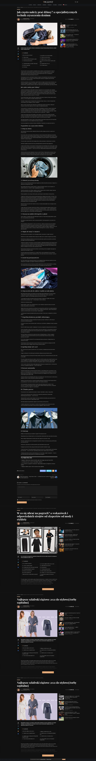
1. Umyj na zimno (25, 57)
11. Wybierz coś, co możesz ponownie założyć (48, 572)
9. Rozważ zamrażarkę (26, 65)
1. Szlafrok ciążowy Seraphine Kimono (29, 733)
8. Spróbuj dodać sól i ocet (45, 63)
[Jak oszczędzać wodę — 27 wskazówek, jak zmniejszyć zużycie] (62, 36)
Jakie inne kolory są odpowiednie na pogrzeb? (30, 574)
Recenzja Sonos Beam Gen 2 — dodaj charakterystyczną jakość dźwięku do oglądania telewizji (72, 713)
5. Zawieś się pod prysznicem (27, 60)
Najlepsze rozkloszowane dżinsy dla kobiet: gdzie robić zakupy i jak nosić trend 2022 (37, 460)
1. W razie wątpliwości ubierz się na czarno (47, 563)
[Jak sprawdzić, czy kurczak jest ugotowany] (61, 550)
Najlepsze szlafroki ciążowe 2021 (46, 648)
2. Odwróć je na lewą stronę (45, 57)
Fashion (18, 9)
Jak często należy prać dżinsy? (27, 55)
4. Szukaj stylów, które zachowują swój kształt (30, 567)
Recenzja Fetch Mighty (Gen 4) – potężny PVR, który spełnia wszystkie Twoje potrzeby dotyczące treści (72, 697)
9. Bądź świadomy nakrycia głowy (46, 570)
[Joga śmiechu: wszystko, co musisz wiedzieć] (62, 26)
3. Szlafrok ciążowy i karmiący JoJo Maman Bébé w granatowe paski (30, 653)
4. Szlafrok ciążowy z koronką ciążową (47, 652)
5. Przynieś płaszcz (44, 567)
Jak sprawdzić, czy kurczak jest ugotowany (71, 548)
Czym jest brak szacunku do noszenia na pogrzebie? (47, 575)
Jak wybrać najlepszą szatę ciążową (28, 731)
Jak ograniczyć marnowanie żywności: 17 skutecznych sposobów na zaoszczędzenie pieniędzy (71, 702)
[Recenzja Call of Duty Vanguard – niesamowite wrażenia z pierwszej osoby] (61, 545)
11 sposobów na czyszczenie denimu (46, 55)
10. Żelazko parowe (44, 65)
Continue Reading (48, 589)
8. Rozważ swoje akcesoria (27, 570)
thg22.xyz (48, 2)
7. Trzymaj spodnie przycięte (45, 569)
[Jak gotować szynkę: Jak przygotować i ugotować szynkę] (61, 614)
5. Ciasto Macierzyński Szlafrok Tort (28, 655)
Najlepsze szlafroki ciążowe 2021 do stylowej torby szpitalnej (33, 466)
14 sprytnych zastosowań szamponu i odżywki (72, 717)
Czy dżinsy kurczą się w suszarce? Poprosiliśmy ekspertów (32, 461)
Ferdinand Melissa (26, 18)
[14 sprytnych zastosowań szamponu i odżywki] (61, 719)
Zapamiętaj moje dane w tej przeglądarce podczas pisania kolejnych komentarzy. (30, 499)
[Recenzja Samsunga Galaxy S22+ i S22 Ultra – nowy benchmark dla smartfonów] (62, 31)
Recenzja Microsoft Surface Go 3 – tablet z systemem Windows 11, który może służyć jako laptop (72, 45)
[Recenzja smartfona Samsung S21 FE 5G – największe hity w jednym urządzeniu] (62, 41)
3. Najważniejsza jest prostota (45, 565)
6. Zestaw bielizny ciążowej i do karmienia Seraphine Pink (47, 656)
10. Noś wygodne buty (27, 572)
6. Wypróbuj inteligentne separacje (28, 569)
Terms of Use (49, 759)
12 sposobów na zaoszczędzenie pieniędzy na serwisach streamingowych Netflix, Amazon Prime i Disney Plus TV (72, 707)
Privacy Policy (43, 759)
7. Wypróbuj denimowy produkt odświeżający (30, 63)
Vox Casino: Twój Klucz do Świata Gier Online (72, 539)
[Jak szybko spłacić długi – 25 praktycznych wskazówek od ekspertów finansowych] (61, 536)
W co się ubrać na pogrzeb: (27, 563)
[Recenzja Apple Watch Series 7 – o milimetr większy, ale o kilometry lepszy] (61, 628)
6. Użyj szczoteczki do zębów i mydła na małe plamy (47, 61)
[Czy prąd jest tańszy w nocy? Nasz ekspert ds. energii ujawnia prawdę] (61, 531)
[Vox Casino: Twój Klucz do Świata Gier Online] (61, 540)
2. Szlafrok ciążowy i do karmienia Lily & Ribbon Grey (48, 651)
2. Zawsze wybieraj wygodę (27, 565)
